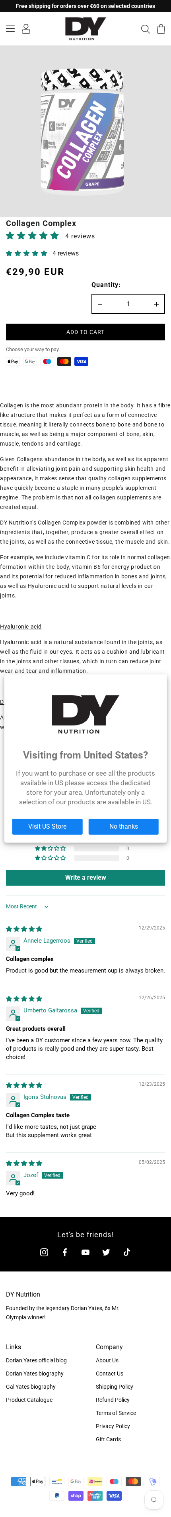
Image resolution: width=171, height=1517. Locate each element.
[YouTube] (85, 1252)
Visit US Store (47, 826)
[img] (24, 929)
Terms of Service (116, 1413)
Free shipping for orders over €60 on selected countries (85, 6)
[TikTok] (127, 1252)
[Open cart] (161, 29)
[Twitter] (106, 1252)
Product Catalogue (29, 1400)
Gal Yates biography (31, 1386)
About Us (107, 1360)
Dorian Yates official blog (36, 1360)
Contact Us (109, 1373)
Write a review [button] (85, 877)
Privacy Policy (113, 1426)
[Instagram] (44, 1252)
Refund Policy (113, 1400)
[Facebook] (65, 1252)
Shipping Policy (114, 1386)
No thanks (123, 826)
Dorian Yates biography (35, 1373)
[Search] (145, 28)
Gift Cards (108, 1439)
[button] (33, 235)
